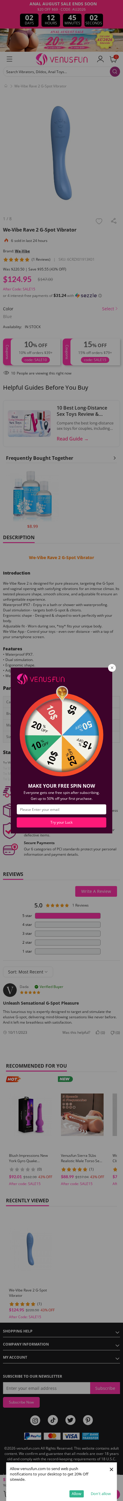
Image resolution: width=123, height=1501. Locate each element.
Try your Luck (61, 822)
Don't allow (101, 1493)
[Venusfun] (40, 678)
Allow (76, 1493)
